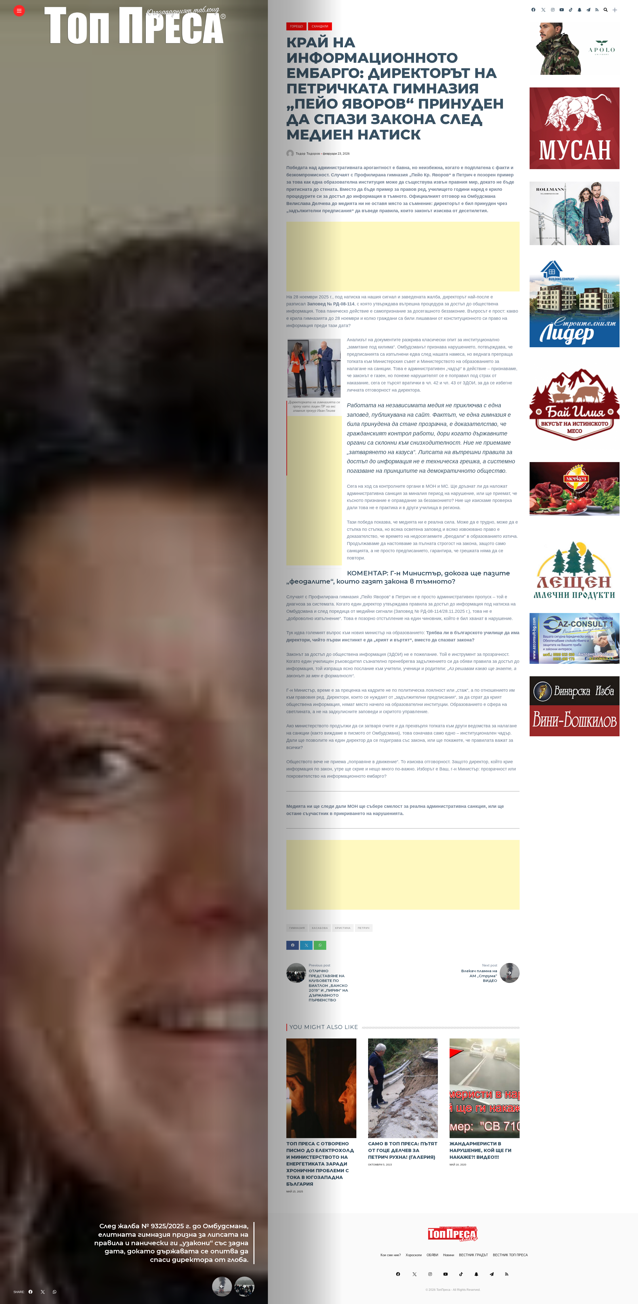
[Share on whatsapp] (320, 945)
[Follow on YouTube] (561, 10)
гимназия (297, 928)
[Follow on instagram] (553, 10)
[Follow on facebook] (533, 10)
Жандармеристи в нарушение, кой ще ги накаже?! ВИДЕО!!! (480, 1150)
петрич (364, 928)
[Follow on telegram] (588, 10)
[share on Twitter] (42, 1292)
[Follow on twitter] (543, 10)
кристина (343, 928)
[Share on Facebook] (292, 945)
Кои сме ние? (391, 1255)
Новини (448, 1255)
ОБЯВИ (432, 1255)
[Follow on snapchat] (579, 10)
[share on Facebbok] (30, 1292)
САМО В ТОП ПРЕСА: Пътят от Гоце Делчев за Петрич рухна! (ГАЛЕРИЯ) (402, 1150)
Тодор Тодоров (308, 153)
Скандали (320, 26)
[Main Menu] (19, 10)
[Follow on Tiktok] (570, 10)
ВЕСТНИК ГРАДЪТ (473, 1255)
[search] (606, 10)
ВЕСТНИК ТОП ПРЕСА (510, 1255)
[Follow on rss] (597, 10)
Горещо (296, 26)
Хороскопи (414, 1255)
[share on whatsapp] (54, 1292)
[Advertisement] (403, 256)
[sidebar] (615, 10)
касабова (320, 928)
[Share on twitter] (306, 945)
